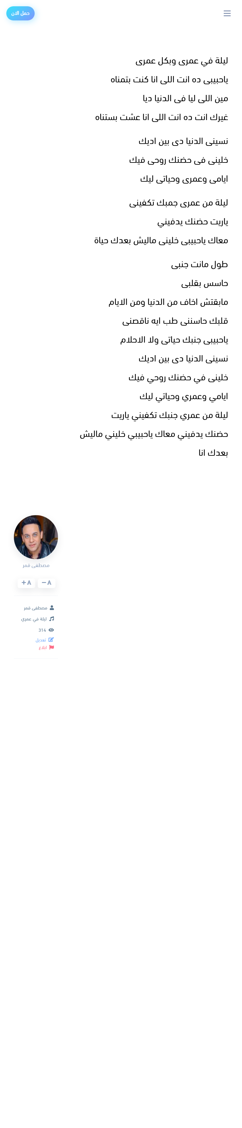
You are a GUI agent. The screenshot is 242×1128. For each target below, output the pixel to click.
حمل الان (20, 13)
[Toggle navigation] (227, 13)
